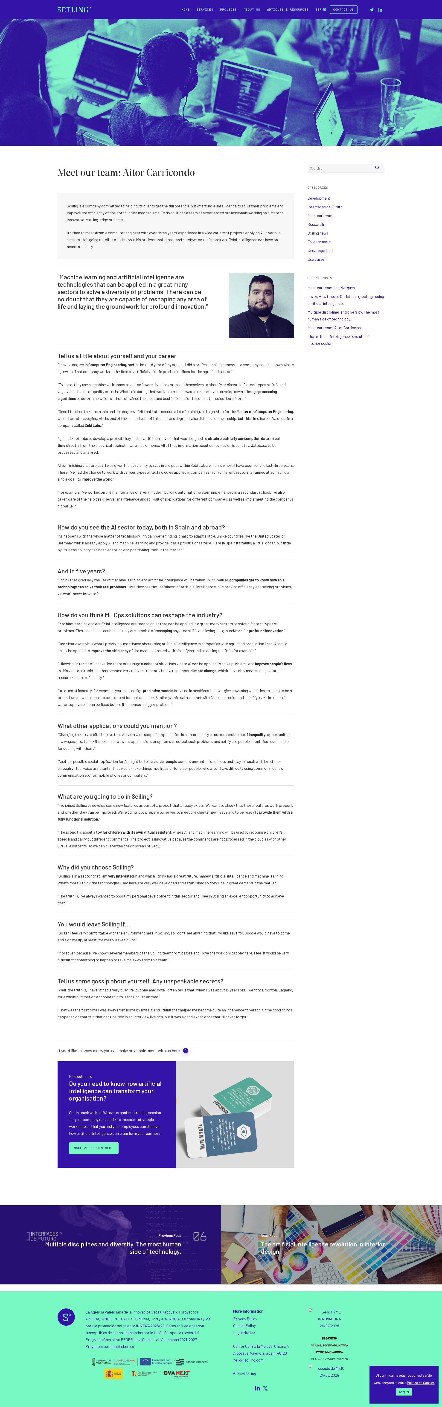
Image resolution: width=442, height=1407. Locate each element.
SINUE (106, 1318)
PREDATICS (123, 1318)
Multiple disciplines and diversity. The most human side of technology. (343, 315)
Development (319, 198)
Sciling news (318, 233)
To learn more (319, 241)
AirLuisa (92, 1318)
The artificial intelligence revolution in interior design (339, 339)
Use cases (316, 259)
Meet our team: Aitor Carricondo (335, 327)
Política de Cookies (421, 1383)
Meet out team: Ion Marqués (331, 287)
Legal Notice (244, 1332)
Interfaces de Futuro (325, 206)
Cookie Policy (244, 1325)
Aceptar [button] (404, 1392)
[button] (94, 1148)
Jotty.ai (157, 1318)
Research (316, 224)
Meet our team (320, 215)
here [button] (176, 1050)
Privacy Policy (245, 1318)
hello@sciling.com (248, 1360)
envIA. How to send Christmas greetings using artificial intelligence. (346, 300)
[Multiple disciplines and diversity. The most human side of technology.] (110, 1244)
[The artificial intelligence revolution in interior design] (331, 1244)
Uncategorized (320, 250)
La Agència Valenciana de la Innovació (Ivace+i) (124, 1312)
